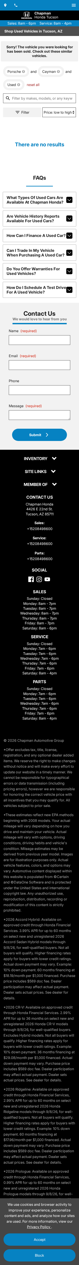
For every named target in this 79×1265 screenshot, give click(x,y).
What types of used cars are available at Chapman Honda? (35, 199)
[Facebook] (31, 579)
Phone (14, 381)
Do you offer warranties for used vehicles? (33, 271)
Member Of (36, 485)
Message (25, 406)
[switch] (73, 5)
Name (23, 331)
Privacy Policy (39, 1227)
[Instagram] (39, 579)
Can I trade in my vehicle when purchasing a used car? (36, 252)
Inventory (36, 459)
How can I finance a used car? (36, 235)
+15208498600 (39, 529)
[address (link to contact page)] (5, 5)
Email (22, 356)
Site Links (36, 472)
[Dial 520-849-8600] (16, 5)
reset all (33, 84)
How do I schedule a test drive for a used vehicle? (36, 289)
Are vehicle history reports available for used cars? (33, 218)
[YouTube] (47, 579)
